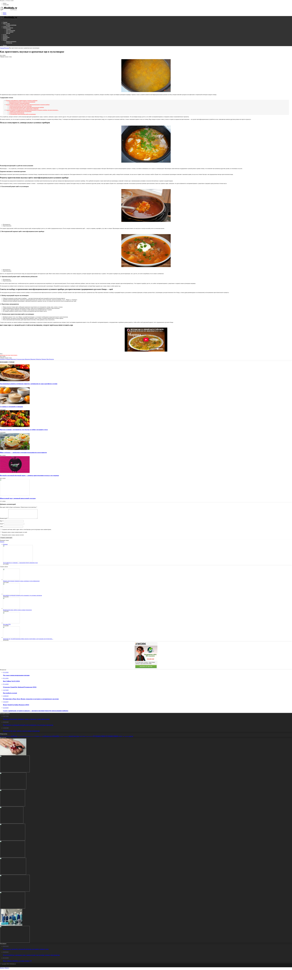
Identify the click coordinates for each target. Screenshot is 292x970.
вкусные (8, 355)
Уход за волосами (10, 30)
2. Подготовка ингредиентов (16, 112)
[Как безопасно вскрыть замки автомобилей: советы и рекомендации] (12, 908)
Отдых (5, 34)
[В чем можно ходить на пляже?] (12, 806)
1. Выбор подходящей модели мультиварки (20, 111)
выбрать (14, 736)
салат (123, 736)
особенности (47, 736)
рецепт (120, 736)
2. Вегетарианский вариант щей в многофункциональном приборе (26, 107)
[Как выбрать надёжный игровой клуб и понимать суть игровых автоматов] (11, 594)
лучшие (36, 736)
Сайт (1, 526)
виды (1, 736)
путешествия (111, 736)
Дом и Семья (6, 23)
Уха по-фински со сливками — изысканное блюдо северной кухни (20, 562)
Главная (5, 22)
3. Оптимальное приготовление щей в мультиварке (22, 114)
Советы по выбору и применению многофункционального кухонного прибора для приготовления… (32, 110)
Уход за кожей (9, 31)
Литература (9, 42)
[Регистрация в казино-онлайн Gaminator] (12, 857)
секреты (126, 736)
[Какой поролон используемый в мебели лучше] (13, 789)
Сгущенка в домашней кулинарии (11, 406)
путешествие (99, 736)
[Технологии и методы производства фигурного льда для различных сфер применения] (15, 772)
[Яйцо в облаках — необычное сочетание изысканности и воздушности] (15, 449)
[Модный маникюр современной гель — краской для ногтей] (13, 754)
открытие (61, 736)
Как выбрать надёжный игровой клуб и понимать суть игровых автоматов (22, 595)
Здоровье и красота (8, 27)
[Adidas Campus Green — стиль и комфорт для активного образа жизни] (13, 874)
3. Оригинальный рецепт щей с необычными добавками (23, 108)
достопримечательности (25, 736)
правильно (66, 736)
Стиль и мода (6, 26)
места (41, 736)
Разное (5, 40)
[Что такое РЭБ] (11, 623)
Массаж (8, 33)
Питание (5, 36)
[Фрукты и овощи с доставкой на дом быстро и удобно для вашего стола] (15, 426)
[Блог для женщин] (8, 10)
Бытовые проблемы (11, 25)
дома (18, 736)
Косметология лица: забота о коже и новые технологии (17, 610)
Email (2, 523)
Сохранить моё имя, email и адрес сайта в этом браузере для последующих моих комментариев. (26, 529)
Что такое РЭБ (6, 624)
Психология (6, 37)
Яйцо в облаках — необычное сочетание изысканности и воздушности (23, 452)
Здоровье (8, 29)
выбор (8, 736)
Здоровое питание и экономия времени (19, 103)
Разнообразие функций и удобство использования (22, 101)
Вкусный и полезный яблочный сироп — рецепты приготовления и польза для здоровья (29, 475)
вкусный (5, 736)
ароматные (3, 355)
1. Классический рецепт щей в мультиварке (20, 106)
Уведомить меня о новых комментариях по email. (14, 532)
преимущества (73, 736)
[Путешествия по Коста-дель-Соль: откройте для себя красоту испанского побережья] (11, 823)
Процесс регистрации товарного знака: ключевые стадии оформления (21, 581)
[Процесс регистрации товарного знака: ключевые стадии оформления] (11, 579)
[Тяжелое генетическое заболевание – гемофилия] (15, 942)
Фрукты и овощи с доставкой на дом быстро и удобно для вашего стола (24, 429)
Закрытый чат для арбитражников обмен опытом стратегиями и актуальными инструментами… (28, 638)
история (32, 736)
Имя (1, 521)
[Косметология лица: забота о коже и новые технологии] (11, 608)
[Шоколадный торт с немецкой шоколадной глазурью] (15, 495)
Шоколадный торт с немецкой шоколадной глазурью (18, 498)
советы (131, 736)
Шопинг (5, 38)
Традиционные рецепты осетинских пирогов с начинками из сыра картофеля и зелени (28, 384)
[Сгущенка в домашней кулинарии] (15, 403)
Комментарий (4, 518)
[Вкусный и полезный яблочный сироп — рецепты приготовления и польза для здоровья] (15, 472)
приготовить (14, 355)
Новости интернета (11, 41)
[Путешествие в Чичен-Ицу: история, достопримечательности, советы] (15, 891)
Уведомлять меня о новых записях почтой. (13, 535)
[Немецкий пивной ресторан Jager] (12, 840)
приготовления (89, 736)
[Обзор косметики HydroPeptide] (11, 925)
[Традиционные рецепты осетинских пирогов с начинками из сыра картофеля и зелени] (15, 380)
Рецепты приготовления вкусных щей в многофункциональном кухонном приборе (28, 104)
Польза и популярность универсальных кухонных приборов (21, 100)
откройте (55, 736)
